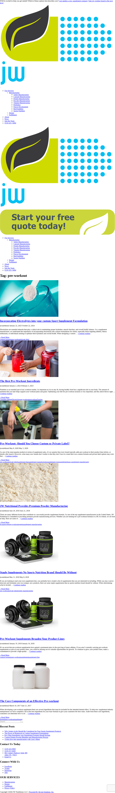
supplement (24, 657)
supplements (64, 462)
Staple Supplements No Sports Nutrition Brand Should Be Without (38, 572)
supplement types (53, 462)
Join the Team (9, 121)
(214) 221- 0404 (10, 123)
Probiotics (17, 105)
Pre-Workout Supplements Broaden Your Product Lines (32, 638)
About (6, 117)
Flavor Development (20, 107)
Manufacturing (14, 93)
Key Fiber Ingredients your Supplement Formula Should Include (27, 735)
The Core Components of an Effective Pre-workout (29, 701)
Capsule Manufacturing (21, 97)
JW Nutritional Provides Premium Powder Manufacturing (34, 506)
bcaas (2, 524)
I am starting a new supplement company (73, 1)
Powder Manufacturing (21, 101)
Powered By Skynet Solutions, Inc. (41, 792)
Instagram (7, 770)
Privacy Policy (9, 788)
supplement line (23, 462)
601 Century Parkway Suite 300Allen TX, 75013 (15, 754)
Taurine (40, 399)
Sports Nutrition (19, 111)
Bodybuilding (18, 109)
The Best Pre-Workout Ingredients (20, 381)
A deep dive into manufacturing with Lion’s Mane (22, 739)
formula (3, 719)
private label (24, 339)
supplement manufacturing (38, 462)
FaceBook (8, 766)
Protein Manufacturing (21, 99)
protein (20, 524)
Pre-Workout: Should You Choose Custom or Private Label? (35, 443)
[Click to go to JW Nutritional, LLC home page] (57, 85)
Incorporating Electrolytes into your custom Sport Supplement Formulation (43, 320)
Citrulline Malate (6, 399)
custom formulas (6, 339)
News (6, 119)
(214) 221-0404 (10, 749)
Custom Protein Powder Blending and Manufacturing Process (26, 737)
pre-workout (16, 339)
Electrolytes (16, 399)
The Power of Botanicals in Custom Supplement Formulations (26, 733)
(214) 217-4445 (10, 751)
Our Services (9, 91)
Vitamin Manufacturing (21, 103)
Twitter (7, 768)
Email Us (7, 757)
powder (6, 524)
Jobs (6, 772)
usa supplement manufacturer (78, 462)
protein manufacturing (25, 591)
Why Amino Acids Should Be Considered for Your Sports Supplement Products (32, 731)
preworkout (33, 399)
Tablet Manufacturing (21, 95)
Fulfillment (13, 115)
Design (11, 113)
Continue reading (84, 333)
